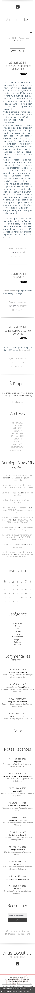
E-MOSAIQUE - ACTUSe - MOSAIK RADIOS (20, 520)
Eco (17, 628)
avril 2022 (17, 444)
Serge (10, 672)
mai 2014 (19, 40)
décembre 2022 (17, 436)
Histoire (17, 631)
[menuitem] (12, 38)
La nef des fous (17, 889)
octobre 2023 (17, 422)
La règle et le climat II (17, 835)
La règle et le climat (17, 850)
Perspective (18, 277)
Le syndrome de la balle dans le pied (17, 776)
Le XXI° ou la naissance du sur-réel (18, 67)
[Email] (18, 7)
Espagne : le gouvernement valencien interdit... (17, 536)
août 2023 (17, 425)
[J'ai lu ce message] (33, 988)
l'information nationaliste (21, 487)
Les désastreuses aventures (17, 806)
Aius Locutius (17, 19)
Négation (17, 761)
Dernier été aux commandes (15, 507)
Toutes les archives (18, 450)
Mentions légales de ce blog (24, 984)
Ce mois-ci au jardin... (11, 492)
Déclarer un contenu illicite (9, 984)
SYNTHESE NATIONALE (21, 538)
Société (23, 252)
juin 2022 (18, 438)
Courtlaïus (10, 687)
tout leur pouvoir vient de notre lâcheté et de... (17, 553)
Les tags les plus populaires (20, 981)
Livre (17, 634)
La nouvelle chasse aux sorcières (18, 332)
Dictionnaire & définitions (17, 820)
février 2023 (17, 433)
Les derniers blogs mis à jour (11, 979)
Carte (17, 731)
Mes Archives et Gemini (12, 544)
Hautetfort (22, 977)
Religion (17, 639)
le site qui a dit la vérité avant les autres (20, 555)
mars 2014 (11, 38)
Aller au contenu (8, 2)
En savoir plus (25, 991)
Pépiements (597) (10, 527)
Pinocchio (21, 716)
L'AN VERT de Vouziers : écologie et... (17, 511)
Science (17, 642)
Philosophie (17, 636)
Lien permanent (18, 248)
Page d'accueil (24, 38)
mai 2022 (18, 441)
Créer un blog (13, 977)
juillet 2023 (17, 428)
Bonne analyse (10, 290)
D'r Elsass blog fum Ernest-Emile (22, 478)
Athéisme (17, 623)
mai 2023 (18, 430)
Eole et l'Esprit (21, 672)
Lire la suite (17, 402)
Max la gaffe (17, 791)
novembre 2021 (17, 446)
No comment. (24, 350)
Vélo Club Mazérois (11, 500)
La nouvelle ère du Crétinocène (17, 879)
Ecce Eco (17, 864)
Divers (17, 626)
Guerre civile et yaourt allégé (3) (21, 528)
